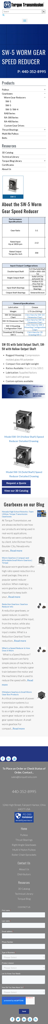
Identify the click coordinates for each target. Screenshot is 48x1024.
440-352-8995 (24, 791)
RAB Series (9, 113)
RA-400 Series (11, 121)
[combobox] (22, 12)
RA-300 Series (11, 117)
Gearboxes (7, 93)
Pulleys (5, 89)
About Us (6, 169)
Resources (24, 882)
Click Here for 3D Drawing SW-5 (35, 333)
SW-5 (8, 105)
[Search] (43, 12)
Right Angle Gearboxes (24, 844)
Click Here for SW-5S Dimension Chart (34, 321)
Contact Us (24, 863)
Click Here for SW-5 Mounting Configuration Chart (35, 327)
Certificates (8, 164)
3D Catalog (7, 152)
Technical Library (10, 156)
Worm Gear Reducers (15, 97)
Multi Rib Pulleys (10, 133)
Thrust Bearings (10, 129)
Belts (4, 137)
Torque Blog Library (12, 160)
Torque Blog (24, 898)
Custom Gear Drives (14, 125)
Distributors (24, 874)
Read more (16, 550)
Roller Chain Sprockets (24, 854)
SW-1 (8, 101)
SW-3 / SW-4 (12, 109)
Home (24, 828)
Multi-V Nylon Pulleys (24, 849)
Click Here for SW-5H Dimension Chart (35, 316)
